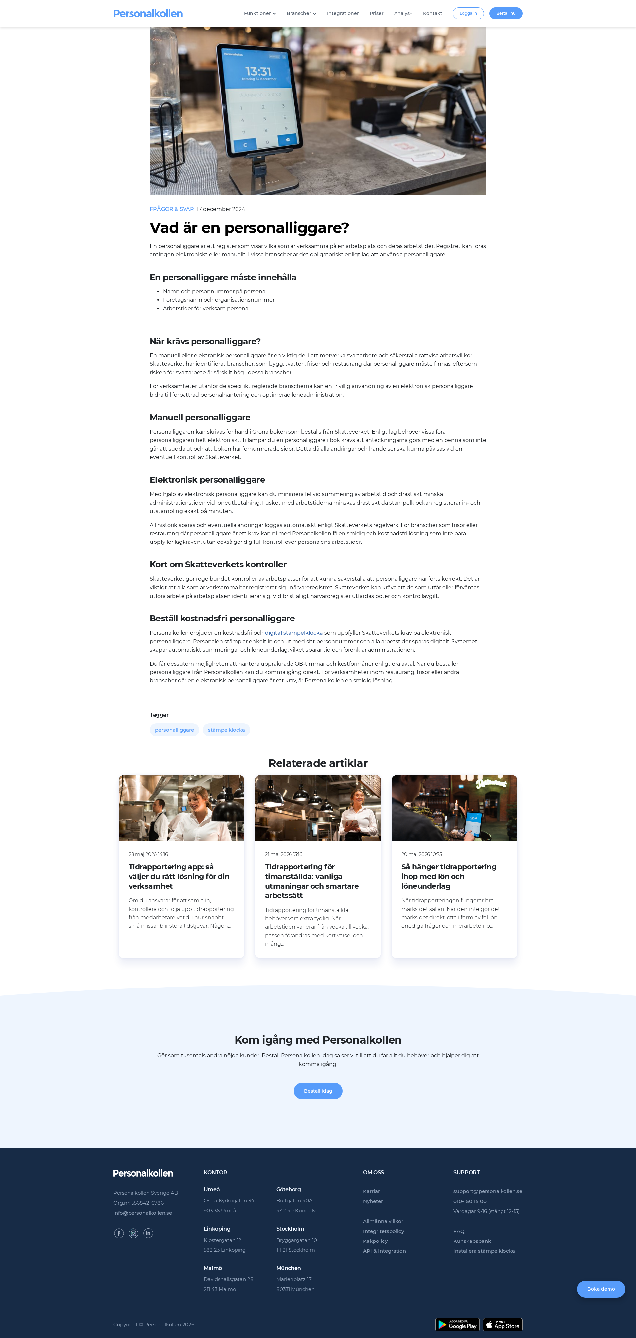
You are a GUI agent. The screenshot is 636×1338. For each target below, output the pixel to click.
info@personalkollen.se (142, 1213)
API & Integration (384, 1251)
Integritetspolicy (383, 1231)
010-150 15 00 (470, 1201)
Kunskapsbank (472, 1241)
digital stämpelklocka (294, 633)
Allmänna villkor (383, 1221)
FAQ (459, 1231)
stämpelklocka (226, 730)
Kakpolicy (375, 1241)
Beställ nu (506, 13)
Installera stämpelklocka (484, 1251)
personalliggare (174, 730)
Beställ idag (318, 1091)
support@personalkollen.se (487, 1191)
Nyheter (373, 1201)
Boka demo (601, 1289)
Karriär (371, 1191)
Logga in (468, 13)
